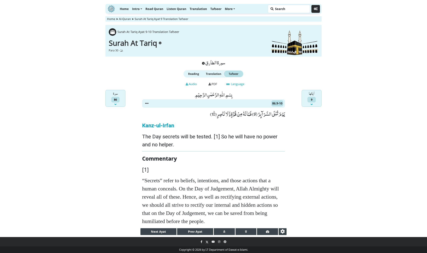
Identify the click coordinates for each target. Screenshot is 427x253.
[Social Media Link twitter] (207, 242)
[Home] (111, 8)
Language (237, 84)
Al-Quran (125, 19)
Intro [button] (136, 9)
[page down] (246, 231)
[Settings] (315, 9)
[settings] (282, 231)
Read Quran (154, 9)
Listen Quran (176, 9)
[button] (147, 103)
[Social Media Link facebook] (202, 242)
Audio (193, 84)
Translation (198, 9)
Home (124, 9)
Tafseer (216, 9)
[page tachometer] (267, 231)
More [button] (229, 9)
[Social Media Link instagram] (219, 242)
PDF (214, 84)
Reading (193, 74)
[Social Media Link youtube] (213, 242)
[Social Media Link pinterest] (225, 242)
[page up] (224, 231)
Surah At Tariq (133, 43)
